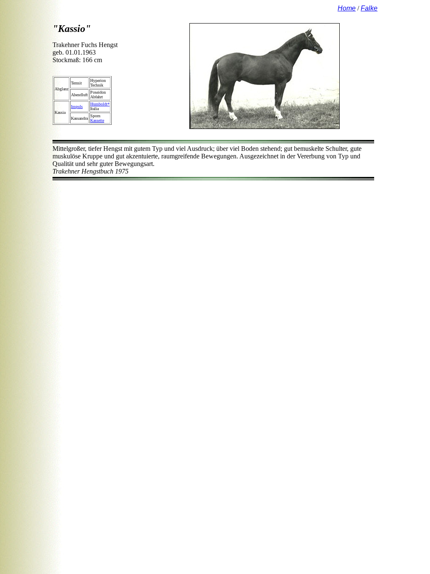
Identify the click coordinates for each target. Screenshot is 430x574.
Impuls (77, 106)
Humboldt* (100, 104)
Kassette (97, 120)
